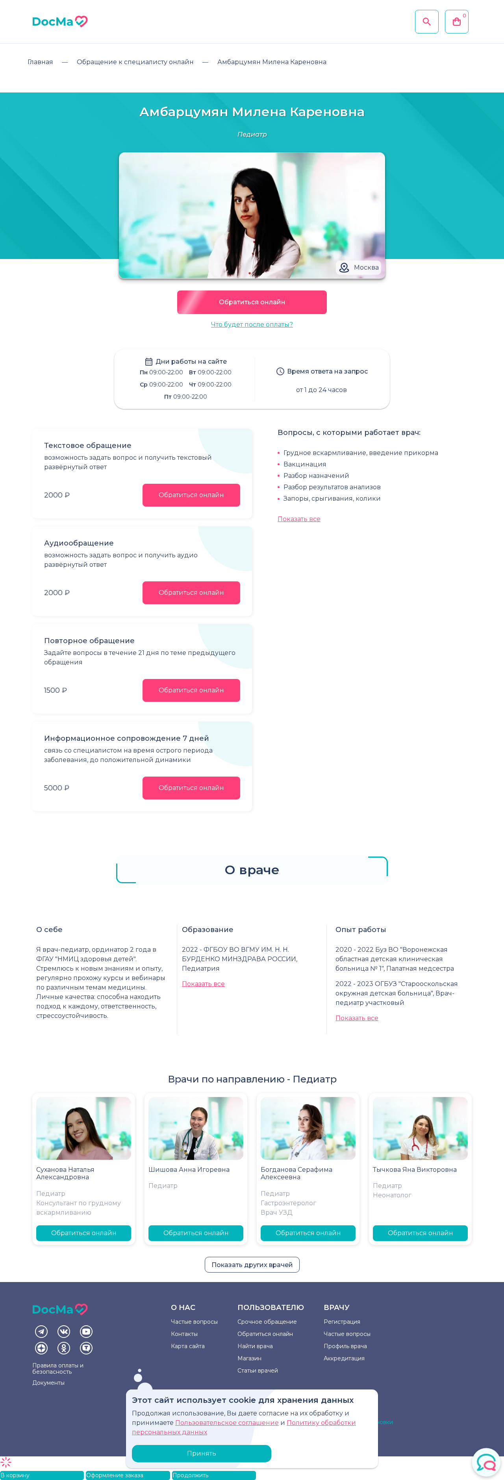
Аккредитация (344, 1358)
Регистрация (342, 1321)
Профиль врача (345, 1346)
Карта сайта (188, 1346)
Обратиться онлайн (252, 302)
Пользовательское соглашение (227, 1422)
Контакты (184, 1334)
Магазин (249, 1358)
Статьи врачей (257, 1370)
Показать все (299, 519)
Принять (201, 1453)
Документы (48, 1382)
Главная (40, 62)
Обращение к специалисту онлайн (135, 62)
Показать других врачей (252, 1265)
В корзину (15, 1475)
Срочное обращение (267, 1321)
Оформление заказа (114, 1475)
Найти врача (255, 1346)
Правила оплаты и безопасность (57, 1368)
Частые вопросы (194, 1321)
